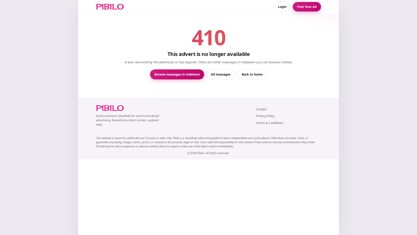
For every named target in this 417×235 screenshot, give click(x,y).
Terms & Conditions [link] (269, 123)
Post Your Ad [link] (307, 7)
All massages (220, 74)
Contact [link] (261, 109)
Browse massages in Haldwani (177, 74)
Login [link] (282, 7)
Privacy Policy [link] (265, 116)
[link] (110, 6)
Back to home (252, 74)
